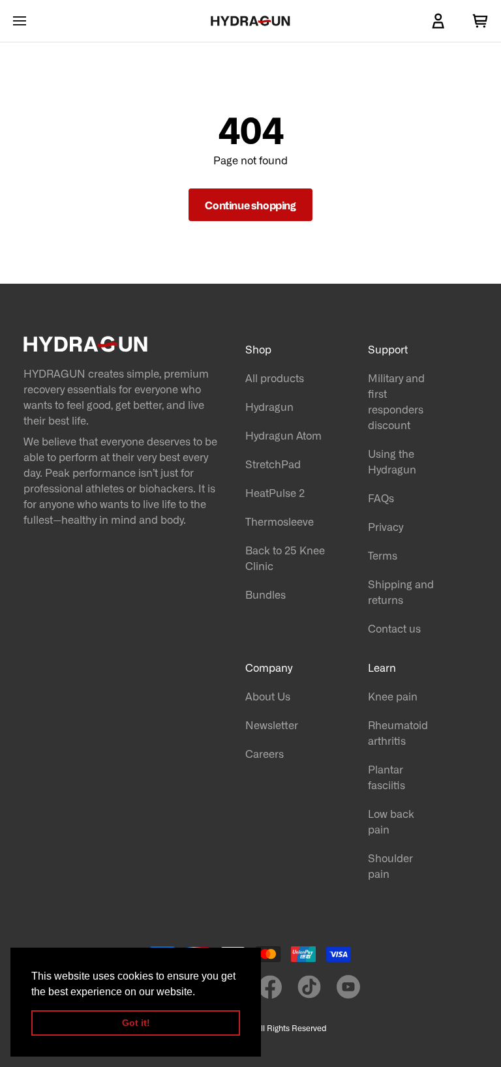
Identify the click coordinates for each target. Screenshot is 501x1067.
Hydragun (269, 406)
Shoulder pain (390, 865)
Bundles (265, 594)
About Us (267, 695)
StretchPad (273, 463)
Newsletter (271, 724)
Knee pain (393, 695)
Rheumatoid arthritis (398, 732)
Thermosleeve (279, 521)
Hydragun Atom (283, 435)
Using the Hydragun (392, 461)
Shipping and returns (401, 591)
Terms (382, 555)
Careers (264, 753)
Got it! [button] (136, 1022)
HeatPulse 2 (275, 492)
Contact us (394, 628)
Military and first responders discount (396, 401)
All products (274, 377)
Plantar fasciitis (386, 776)
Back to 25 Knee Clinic (285, 557)
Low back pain (391, 821)
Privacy (385, 526)
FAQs (381, 497)
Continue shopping (250, 204)
